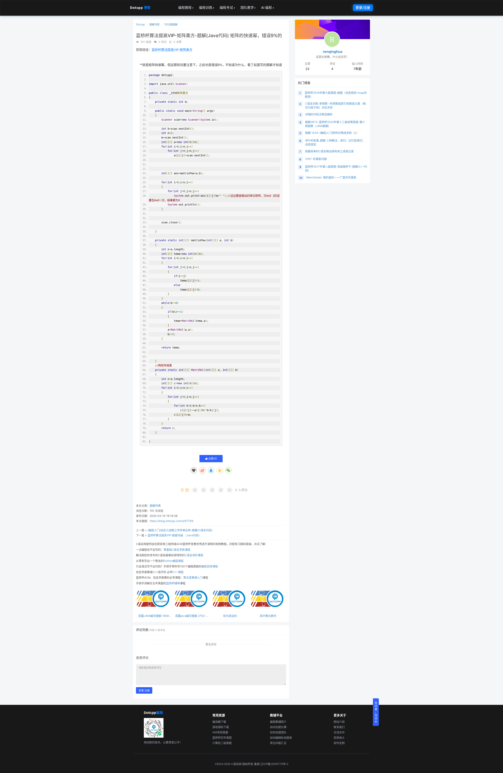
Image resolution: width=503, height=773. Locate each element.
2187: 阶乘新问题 (316, 158)
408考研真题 (220, 732)
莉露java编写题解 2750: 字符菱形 (192, 615)
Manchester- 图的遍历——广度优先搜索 (331, 177)
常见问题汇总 (278, 743)
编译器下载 (219, 721)
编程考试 (227, 8)
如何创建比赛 (278, 727)
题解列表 (154, 24)
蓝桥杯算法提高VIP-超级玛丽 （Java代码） (174, 535)
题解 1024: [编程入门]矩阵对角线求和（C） (332, 132)
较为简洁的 (230, 615)
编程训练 (206, 8)
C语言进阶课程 (194, 555)
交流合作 (339, 732)
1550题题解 (171, 24)
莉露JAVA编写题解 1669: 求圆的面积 (154, 615)
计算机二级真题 (222, 743)
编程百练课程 (209, 566)
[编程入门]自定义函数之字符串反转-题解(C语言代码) (180, 530)
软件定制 (339, 743)
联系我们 (339, 727)
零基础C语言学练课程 (176, 549)
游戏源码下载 (220, 727)
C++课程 (178, 572)
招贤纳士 (339, 737)
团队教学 (248, 8)
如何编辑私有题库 (281, 737)
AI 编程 (267, 8)
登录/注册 (363, 8)
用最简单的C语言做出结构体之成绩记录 (329, 151)
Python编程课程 (173, 560)
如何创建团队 (278, 732)
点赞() (212, 458)
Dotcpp (140, 8)
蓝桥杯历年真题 (222, 737)
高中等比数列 (268, 615)
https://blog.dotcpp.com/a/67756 (171, 521)
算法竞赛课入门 (193, 577)
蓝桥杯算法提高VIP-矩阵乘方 (172, 50)
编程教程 (186, 8)
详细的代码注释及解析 (319, 114)
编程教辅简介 (278, 721)
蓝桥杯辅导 (173, 583)
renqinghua (332, 52)
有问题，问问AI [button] (376, 712)
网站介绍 (339, 721)
